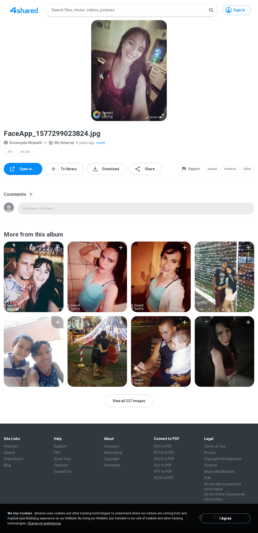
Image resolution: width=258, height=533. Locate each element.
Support (60, 446)
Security (210, 465)
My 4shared (64, 143)
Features (61, 465)
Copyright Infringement (222, 459)
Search (9, 453)
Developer (112, 465)
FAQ (57, 453)
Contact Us (62, 471)
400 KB (25, 152)
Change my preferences (44, 523)
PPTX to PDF (164, 453)
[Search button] (211, 10)
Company (111, 446)
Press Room (13, 459)
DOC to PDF (163, 446)
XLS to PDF (162, 465)
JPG (10, 152)
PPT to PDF (163, 471)
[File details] (33, 277)
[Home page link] (24, 10)
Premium (11, 446)
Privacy (210, 453)
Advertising (113, 453)
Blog (7, 465)
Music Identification (219, 471)
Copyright (111, 459)
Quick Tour (62, 459)
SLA (207, 478)
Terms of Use (214, 446)
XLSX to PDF (164, 478)
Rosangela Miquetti (25, 143)
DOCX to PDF (164, 459)
